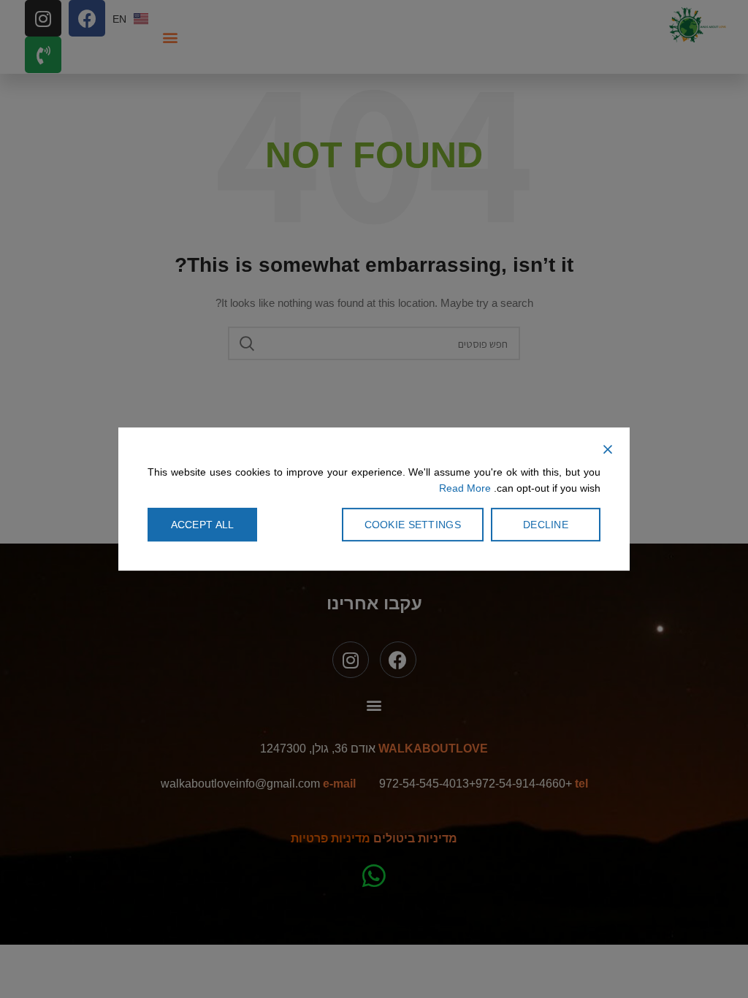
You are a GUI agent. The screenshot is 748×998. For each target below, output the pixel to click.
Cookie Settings (413, 524)
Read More (465, 489)
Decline (545, 524)
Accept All (202, 524)
